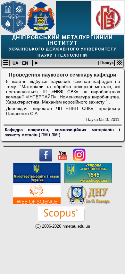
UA (16, 63)
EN (25, 63)
